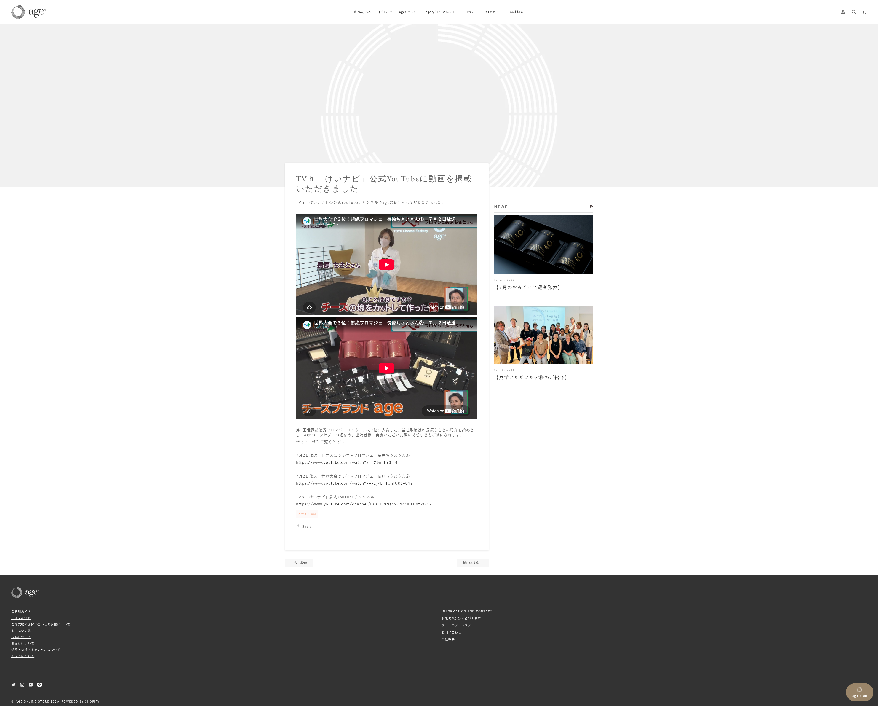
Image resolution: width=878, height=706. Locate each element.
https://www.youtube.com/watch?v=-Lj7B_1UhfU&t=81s (354, 483)
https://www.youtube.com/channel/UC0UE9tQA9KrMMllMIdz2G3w (364, 504)
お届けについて (22, 643)
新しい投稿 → (473, 563)
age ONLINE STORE (32, 701)
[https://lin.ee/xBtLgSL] (39, 685)
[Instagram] (22, 685)
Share (307, 526)
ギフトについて (22, 656)
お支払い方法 (21, 630)
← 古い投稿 (298, 563)
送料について (21, 637)
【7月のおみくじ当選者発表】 (528, 287)
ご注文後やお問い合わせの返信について (40, 624)
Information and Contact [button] (467, 611)
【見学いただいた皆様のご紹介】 (532, 377)
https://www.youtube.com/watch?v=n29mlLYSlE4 (347, 462)
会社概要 (448, 639)
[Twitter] (13, 685)
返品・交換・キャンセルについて (36, 649)
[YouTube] (31, 685)
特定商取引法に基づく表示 (461, 618)
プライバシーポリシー (458, 625)
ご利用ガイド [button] (21, 611)
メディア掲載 (307, 513)
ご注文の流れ (21, 618)
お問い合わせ (451, 632)
